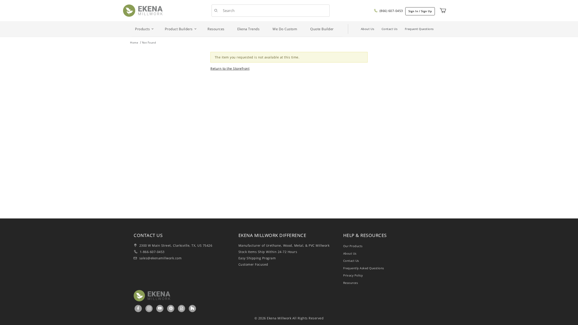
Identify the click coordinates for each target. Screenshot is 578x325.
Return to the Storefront (229, 68)
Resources (350, 283)
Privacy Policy (353, 275)
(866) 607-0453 (390, 11)
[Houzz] (192, 308)
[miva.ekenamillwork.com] (143, 10)
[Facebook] (138, 308)
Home (134, 42)
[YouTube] (160, 308)
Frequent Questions (419, 29)
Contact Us (390, 29)
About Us (367, 29)
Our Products (353, 246)
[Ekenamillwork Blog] (182, 308)
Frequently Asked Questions (363, 268)
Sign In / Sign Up (420, 11)
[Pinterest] (171, 308)
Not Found (149, 42)
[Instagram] (149, 308)
